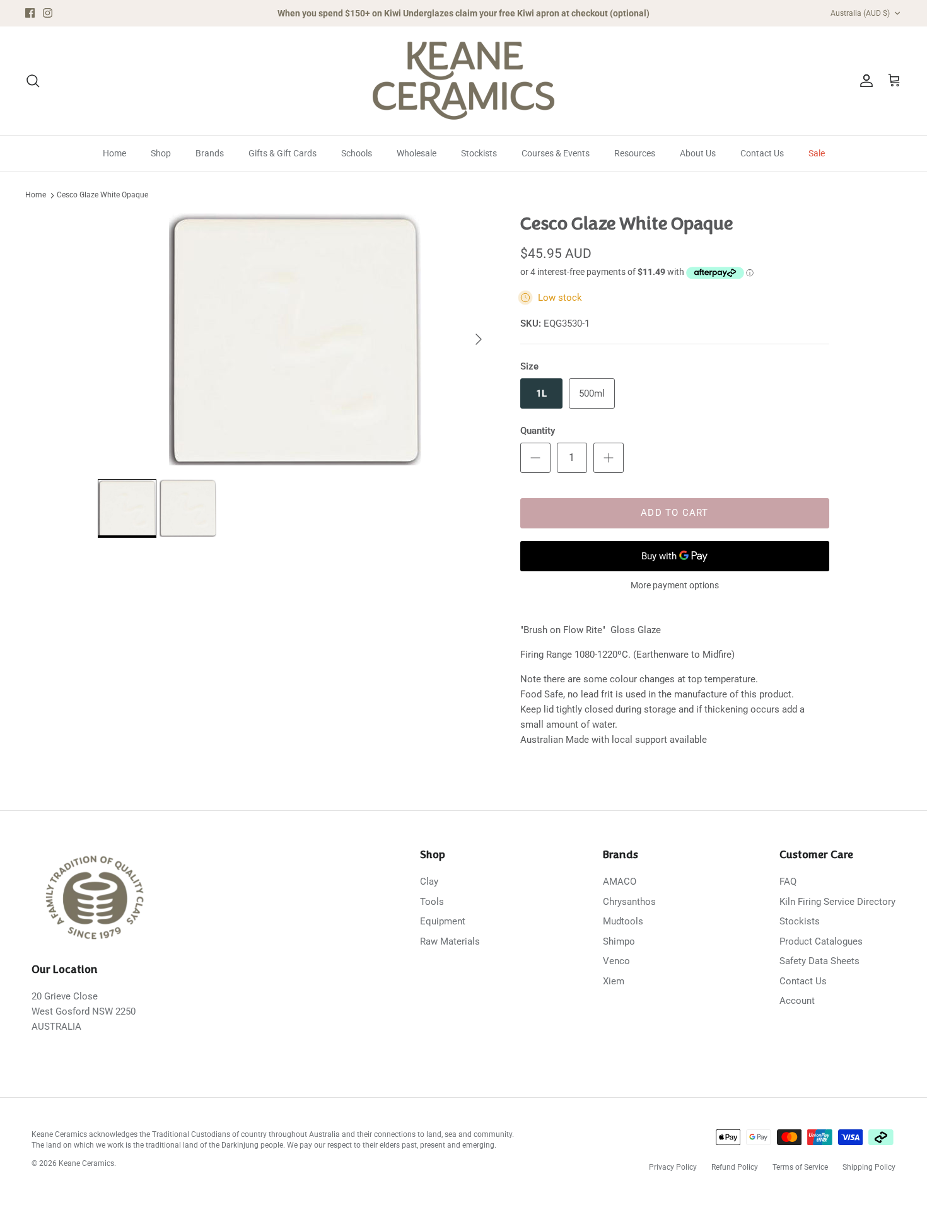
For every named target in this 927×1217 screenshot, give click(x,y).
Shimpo (619, 941)
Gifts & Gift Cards (282, 153)
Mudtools (623, 921)
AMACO (619, 881)
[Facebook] (30, 13)
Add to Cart (674, 512)
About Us (698, 153)
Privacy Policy (673, 1167)
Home (114, 153)
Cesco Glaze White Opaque (102, 195)
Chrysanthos (629, 901)
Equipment (442, 921)
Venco (616, 961)
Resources (634, 153)
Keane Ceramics (86, 1163)
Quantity (537, 430)
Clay (429, 881)
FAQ (787, 881)
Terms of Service (800, 1167)
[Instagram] (47, 13)
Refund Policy (734, 1167)
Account (797, 1000)
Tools (432, 901)
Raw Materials (450, 941)
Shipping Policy (868, 1167)
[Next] (479, 339)
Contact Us (762, 153)
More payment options (675, 585)
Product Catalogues (821, 941)
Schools (356, 153)
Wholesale (416, 153)
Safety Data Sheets (819, 961)
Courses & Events (556, 153)
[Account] (864, 80)
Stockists (479, 153)
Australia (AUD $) (860, 13)
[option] (295, 339)
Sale (816, 153)
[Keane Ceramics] (463, 80)
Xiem (613, 981)
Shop (161, 153)
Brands (209, 153)
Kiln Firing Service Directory (837, 901)
